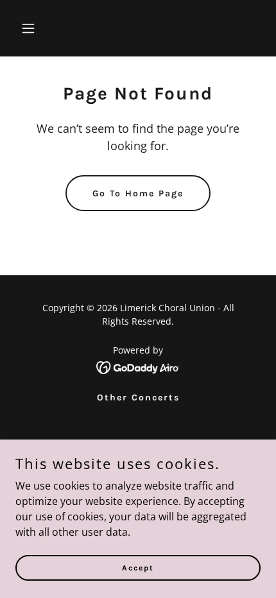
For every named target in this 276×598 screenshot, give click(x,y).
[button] (43, 28)
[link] (138, 366)
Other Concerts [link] (138, 397)
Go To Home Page (138, 193)
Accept (138, 567)
